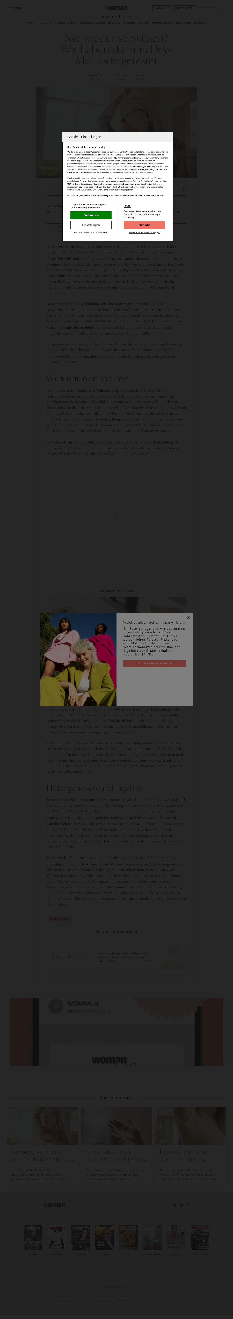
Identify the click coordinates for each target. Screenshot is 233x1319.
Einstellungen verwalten (91, 225)
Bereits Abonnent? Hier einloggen (144, 232)
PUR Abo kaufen (144, 225)
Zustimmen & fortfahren (91, 215)
